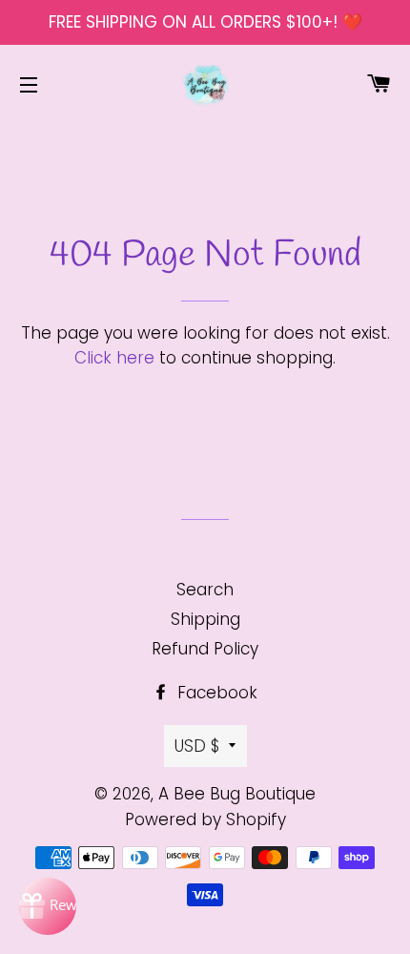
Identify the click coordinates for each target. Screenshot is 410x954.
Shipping (205, 619)
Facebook (215, 692)
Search (205, 589)
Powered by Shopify (205, 819)
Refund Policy (205, 648)
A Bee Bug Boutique (237, 793)
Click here (114, 357)
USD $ (196, 746)
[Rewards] (47, 906)
